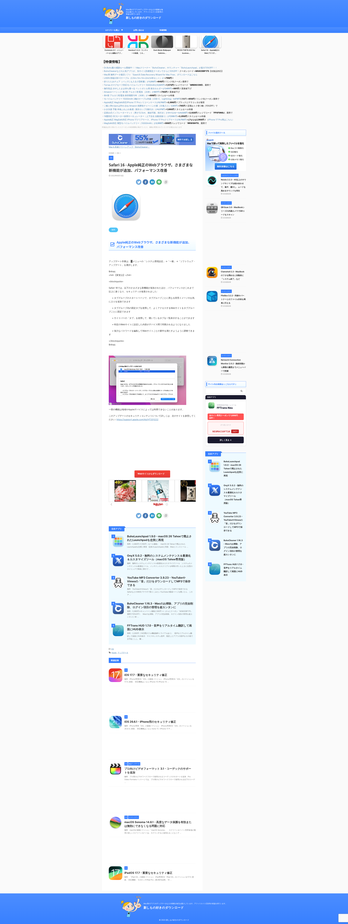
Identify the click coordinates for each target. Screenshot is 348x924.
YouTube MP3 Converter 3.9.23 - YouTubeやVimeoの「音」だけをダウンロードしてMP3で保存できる (158, 581)
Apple (114, 653)
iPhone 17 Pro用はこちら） (221, 119)
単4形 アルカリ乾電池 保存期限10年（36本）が (126, 95)
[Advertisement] (152, 444)
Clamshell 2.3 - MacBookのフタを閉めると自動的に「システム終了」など (232, 275)
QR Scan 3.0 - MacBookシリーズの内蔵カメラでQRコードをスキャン (233, 211)
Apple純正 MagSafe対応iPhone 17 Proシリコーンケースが (135, 102)
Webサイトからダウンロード (151, 473)
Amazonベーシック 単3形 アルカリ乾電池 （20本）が (132, 92)
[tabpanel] (114, 46)
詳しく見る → (226, 440)
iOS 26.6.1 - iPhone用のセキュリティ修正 (150, 721)
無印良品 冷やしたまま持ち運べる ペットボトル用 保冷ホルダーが (138, 88)
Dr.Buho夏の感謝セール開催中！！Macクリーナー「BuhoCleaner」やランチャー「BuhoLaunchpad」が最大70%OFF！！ (160, 67)
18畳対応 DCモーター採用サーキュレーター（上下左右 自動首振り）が (140, 116)
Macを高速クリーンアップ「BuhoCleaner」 (129, 147)
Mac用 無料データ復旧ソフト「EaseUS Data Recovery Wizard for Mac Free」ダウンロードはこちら (150, 74)
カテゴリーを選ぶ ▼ (114, 30)
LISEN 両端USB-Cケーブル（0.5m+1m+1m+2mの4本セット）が (134, 78)
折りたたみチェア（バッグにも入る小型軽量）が (130, 81)
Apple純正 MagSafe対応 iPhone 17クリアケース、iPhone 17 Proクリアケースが (145, 119)
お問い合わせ (138, 30)
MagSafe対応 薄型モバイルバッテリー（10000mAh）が (133, 123)
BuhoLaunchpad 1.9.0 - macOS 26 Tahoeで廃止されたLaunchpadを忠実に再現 (233, 468)
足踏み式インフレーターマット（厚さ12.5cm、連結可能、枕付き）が (146, 112)
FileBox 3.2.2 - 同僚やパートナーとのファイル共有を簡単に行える (233, 299)
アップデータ (123, 653)
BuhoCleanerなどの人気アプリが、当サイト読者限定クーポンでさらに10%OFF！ (141, 71)
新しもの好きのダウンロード (143, 17)
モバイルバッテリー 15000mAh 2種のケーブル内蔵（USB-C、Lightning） (142, 99)
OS (112, 649)
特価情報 (163, 30)
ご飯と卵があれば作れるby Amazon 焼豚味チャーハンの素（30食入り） (141, 105)
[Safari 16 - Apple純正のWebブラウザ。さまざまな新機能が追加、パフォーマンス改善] (152, 182)
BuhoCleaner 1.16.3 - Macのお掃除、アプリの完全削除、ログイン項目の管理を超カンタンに (233, 547)
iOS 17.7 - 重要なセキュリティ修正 (145, 675)
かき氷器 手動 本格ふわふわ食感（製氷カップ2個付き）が (134, 109)
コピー (235, 431)
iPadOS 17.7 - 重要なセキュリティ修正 (148, 872)
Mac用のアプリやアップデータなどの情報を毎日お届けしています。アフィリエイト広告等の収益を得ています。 (185, 904)
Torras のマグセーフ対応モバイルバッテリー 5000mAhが (134, 85)
